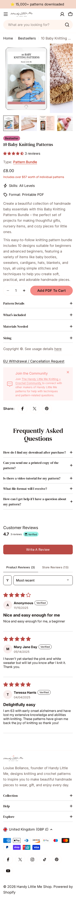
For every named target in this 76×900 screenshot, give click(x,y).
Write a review (38, 549)
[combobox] (38, 25)
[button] (14, 153)
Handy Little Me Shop (34, 887)
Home (8, 38)
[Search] (67, 24)
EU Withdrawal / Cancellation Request (33, 361)
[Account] (62, 14)
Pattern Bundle (25, 162)
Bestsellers (27, 38)
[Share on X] (35, 408)
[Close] (68, 372)
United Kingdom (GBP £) (28, 829)
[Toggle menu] (5, 14)
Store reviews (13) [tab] (55, 567)
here (58, 349)
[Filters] (7, 580)
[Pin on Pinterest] (47, 408)
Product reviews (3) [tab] (20, 567)
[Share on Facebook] (22, 408)
